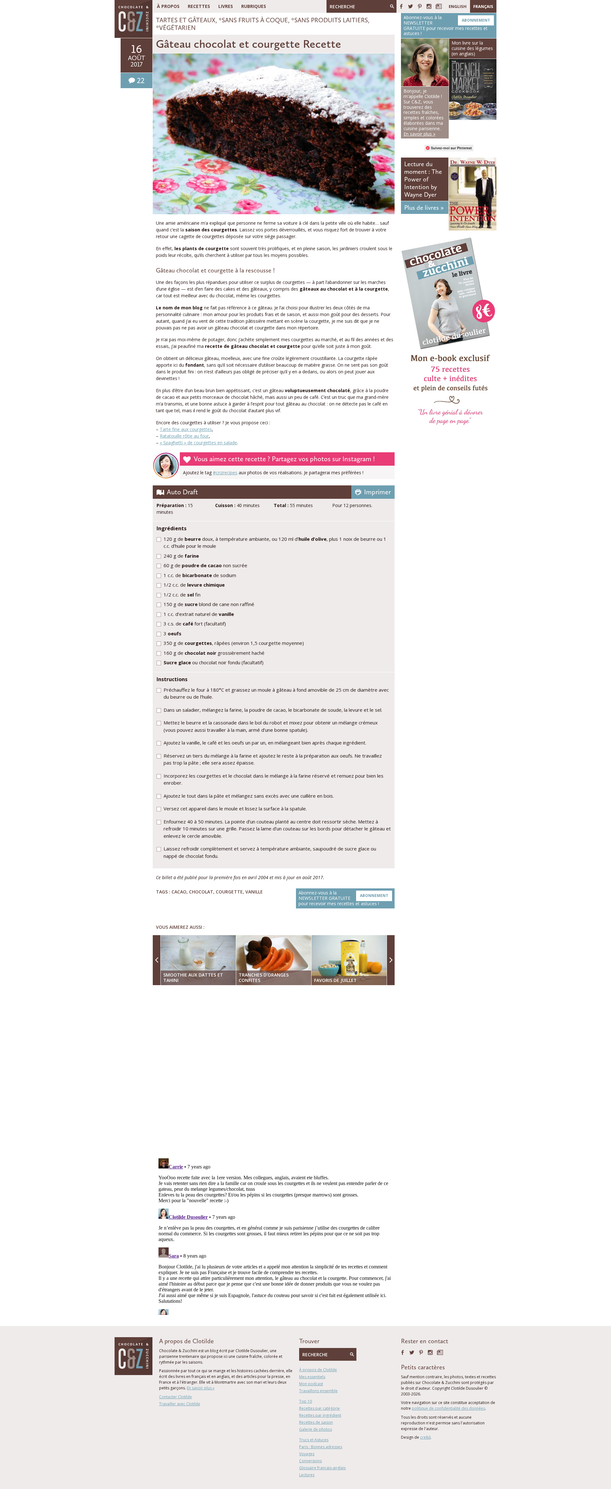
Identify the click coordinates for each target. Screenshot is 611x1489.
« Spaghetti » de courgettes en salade (198, 443)
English (458, 6)
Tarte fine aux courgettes (186, 429)
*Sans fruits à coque (253, 20)
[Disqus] (275, 1072)
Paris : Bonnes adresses (320, 1447)
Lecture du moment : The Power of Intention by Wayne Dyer (423, 179)
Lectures (306, 1475)
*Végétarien (176, 28)
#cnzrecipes (225, 472)
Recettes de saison (316, 1422)
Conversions (310, 1461)
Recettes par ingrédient (320, 1415)
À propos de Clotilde (318, 1370)
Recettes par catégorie (319, 1408)
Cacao (179, 892)
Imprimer (377, 492)
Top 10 (305, 1401)
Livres (225, 6)
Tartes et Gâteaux (185, 20)
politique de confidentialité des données (448, 1408)
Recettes (199, 6)
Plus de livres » (424, 207)
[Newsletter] (439, 6)
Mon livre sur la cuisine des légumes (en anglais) (472, 48)
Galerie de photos (315, 1429)
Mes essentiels (312, 1377)
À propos (168, 6)
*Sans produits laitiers (329, 20)
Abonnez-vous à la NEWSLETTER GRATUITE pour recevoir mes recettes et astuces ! (343, 898)
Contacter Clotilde (175, 1397)
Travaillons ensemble (318, 1391)
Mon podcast (311, 1384)
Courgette (229, 892)
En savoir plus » (200, 1388)
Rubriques (253, 6)
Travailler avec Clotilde (179, 1404)
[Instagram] (429, 6)
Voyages (306, 1454)
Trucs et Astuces (313, 1440)
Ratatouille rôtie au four (184, 436)
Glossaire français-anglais (322, 1468)
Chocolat (201, 892)
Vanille (254, 892)
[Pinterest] (419, 6)
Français (483, 6)
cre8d (425, 1437)
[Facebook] (401, 6)
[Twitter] (410, 6)
